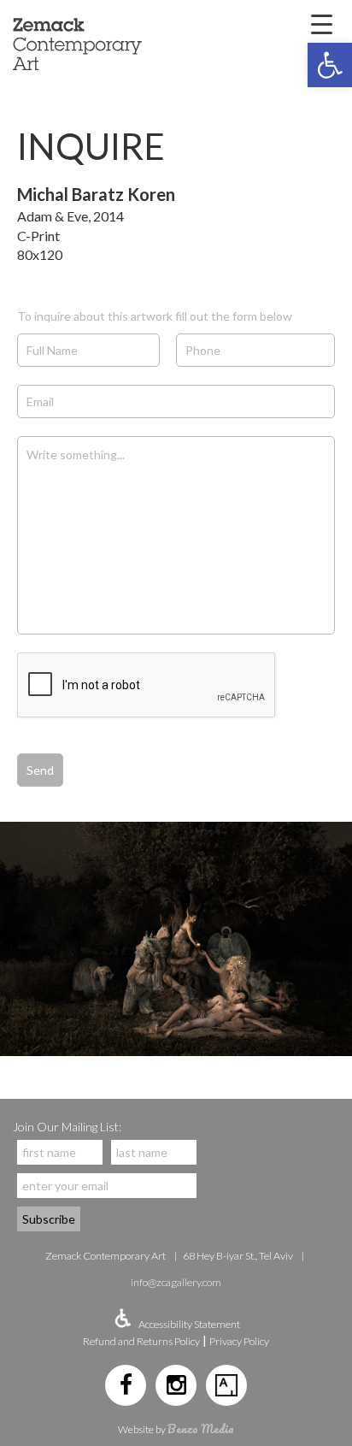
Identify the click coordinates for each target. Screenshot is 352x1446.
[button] (330, 65)
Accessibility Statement (189, 1324)
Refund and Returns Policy (141, 1341)
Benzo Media (200, 1428)
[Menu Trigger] (321, 23)
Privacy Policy (239, 1341)
